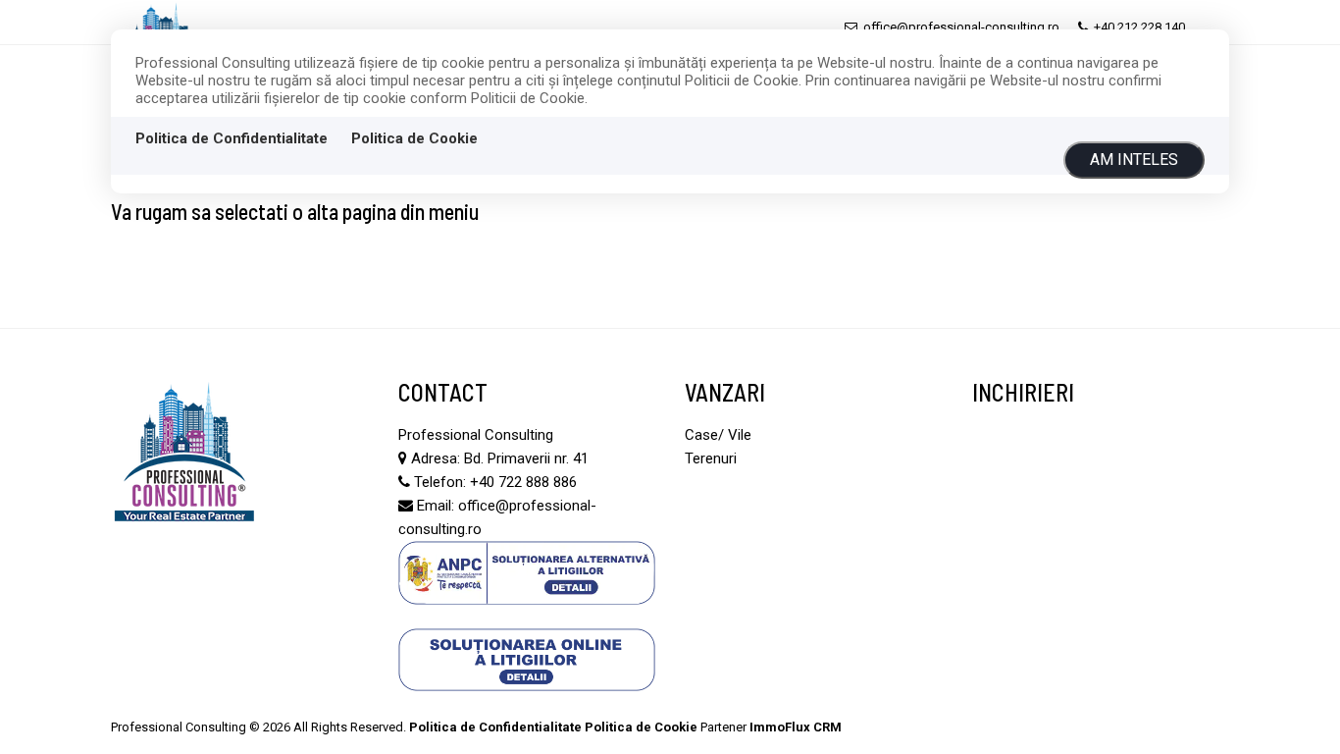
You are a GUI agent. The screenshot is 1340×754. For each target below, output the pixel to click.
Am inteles (1134, 159)
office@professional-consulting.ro (959, 27)
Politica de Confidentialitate (231, 138)
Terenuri (711, 458)
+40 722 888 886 (523, 482)
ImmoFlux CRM (795, 727)
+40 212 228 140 (1138, 27)
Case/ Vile (718, 435)
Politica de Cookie (414, 138)
